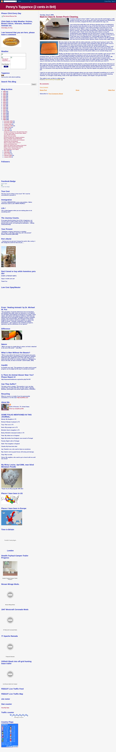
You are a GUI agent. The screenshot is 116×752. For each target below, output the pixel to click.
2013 (4, 112)
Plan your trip (5, 58)
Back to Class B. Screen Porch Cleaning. (13, 146)
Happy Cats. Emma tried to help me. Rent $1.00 (15, 145)
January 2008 (8, 157)
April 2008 (7, 152)
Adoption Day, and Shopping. (11, 141)
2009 (4, 118)
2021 (4, 99)
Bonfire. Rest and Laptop (10, 136)
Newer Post (43, 90)
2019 (4, 102)
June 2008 (7, 130)
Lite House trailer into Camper (10, 684)
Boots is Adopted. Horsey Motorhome (13, 138)
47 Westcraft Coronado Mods (10, 629)
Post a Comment (44, 87)
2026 (4, 91)
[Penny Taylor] (2, 185)
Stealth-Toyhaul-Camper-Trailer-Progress (10, 579)
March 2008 (7, 154)
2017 (4, 105)
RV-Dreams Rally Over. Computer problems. (14, 137)
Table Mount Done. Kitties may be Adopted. (14, 140)
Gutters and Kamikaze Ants (10, 144)
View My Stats (5, 707)
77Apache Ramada (10, 656)
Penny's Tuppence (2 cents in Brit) (31, 7)
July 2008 (6, 129)
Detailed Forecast (6, 60)
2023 (4, 96)
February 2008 (8, 155)
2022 (4, 97)
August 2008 (7, 127)
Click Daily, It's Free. (7, 28)
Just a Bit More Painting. (10, 134)
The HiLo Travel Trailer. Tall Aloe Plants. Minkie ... (15, 133)
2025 (4, 93)
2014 (4, 110)
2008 (4, 119)
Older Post (111, 90)
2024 (4, 94)
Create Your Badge (5, 186)
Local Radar (5, 59)
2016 (4, 107)
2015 (4, 108)
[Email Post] (62, 79)
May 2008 (6, 150)
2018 (4, 104)
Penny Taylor (4, 183)
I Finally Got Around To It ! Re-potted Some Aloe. (15, 131)
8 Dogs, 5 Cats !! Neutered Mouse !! (12, 148)
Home (77, 90)
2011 (4, 115)
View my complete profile (16, 408)
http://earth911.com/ (22, 397)
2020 (4, 101)
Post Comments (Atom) (56, 93)
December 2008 (8, 121)
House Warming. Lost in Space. (11, 149)
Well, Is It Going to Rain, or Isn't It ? (12, 142)
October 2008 (7, 124)
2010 (4, 116)
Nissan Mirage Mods (10, 604)
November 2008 (8, 122)
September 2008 (8, 125)
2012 (4, 113)
